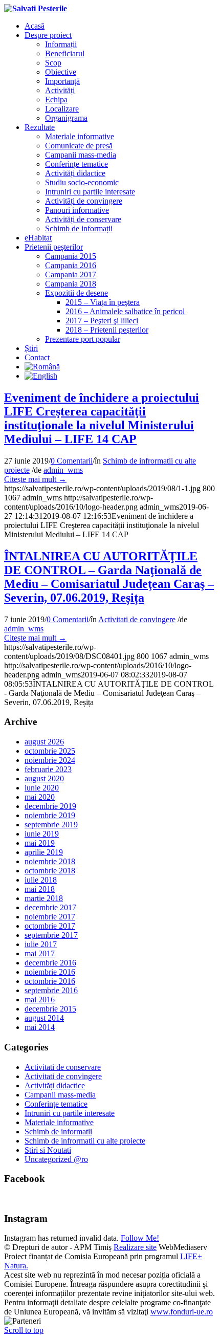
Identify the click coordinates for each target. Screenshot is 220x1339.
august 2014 (44, 1018)
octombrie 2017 (50, 925)
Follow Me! (140, 1238)
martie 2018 (44, 898)
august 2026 (44, 741)
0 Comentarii (72, 460)
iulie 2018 (41, 879)
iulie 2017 (41, 944)
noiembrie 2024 (50, 760)
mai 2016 (40, 999)
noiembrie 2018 (50, 861)
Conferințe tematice (56, 1104)
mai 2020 (40, 797)
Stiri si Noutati (48, 1150)
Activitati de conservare (63, 1067)
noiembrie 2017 (50, 916)
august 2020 (44, 778)
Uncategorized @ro (56, 1159)
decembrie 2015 (50, 1008)
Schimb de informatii (58, 1131)
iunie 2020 (42, 787)
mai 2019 (40, 843)
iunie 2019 (42, 833)
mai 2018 (40, 889)
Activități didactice (55, 1085)
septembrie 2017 (51, 935)
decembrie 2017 (50, 907)
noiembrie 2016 (50, 972)
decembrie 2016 (50, 962)
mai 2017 (40, 953)
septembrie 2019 (51, 824)
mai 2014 (40, 1027)
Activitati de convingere (136, 619)
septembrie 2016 (51, 990)
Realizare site (135, 1247)
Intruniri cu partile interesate (70, 1113)
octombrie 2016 (50, 981)
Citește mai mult (35, 479)
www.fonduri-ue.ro (181, 1311)
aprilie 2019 (44, 852)
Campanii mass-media (60, 1094)
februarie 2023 (48, 769)
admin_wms (63, 470)
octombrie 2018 (50, 870)
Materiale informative (59, 1122)
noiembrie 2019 (50, 815)
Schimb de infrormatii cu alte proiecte (85, 1140)
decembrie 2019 (50, 806)
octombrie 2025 (50, 751)
